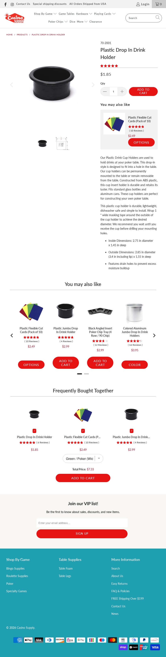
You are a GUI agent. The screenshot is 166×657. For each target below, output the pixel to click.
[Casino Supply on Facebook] (5, 4)
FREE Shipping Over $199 (127, 598)
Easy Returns (119, 583)
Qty (102, 83)
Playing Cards (103, 13)
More (80, 21)
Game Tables (66, 13)
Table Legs (65, 576)
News (114, 613)
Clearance (95, 21)
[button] (109, 65)
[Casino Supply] (14, 18)
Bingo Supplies (15, 568)
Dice (72, 21)
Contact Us (23, 3)
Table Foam (66, 568)
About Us (117, 576)
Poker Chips (56, 21)
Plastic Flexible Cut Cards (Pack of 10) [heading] (139, 119)
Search (115, 568)
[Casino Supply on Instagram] (12, 4)
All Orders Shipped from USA (87, 3)
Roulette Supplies (17, 576)
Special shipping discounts (50, 3)
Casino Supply (25, 627)
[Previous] (12, 85)
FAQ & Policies (120, 591)
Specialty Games (16, 591)
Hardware (82, 13)
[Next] (92, 85)
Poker (9, 583)
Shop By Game (43, 13)
